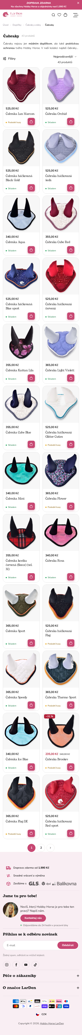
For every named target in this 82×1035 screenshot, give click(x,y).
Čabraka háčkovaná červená (58, 306)
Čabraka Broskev (56, 759)
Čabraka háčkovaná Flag (58, 633)
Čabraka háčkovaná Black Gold (19, 178)
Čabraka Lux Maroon (20, 114)
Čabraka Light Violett (59, 370)
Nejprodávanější (63, 56)
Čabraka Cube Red (57, 242)
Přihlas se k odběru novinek (30, 934)
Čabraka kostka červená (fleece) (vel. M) (19, 564)
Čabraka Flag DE (17, 821)
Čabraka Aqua (15, 242)
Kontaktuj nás (33, 918)
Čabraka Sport (15, 631)
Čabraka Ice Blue (17, 759)
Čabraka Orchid (56, 114)
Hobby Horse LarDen (52, 1023)
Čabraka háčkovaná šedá (58, 178)
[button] (78, 3)
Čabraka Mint (15, 498)
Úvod (5, 24)
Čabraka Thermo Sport (60, 697)
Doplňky (17, 24)
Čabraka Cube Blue (18, 432)
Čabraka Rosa (54, 560)
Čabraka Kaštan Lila (19, 370)
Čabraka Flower (55, 498)
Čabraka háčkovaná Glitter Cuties (58, 434)
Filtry (11, 59)
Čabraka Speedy (16, 697)
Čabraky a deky (33, 24)
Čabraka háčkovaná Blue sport (19, 306)
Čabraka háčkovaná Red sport (58, 823)
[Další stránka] (51, 848)
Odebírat (68, 945)
